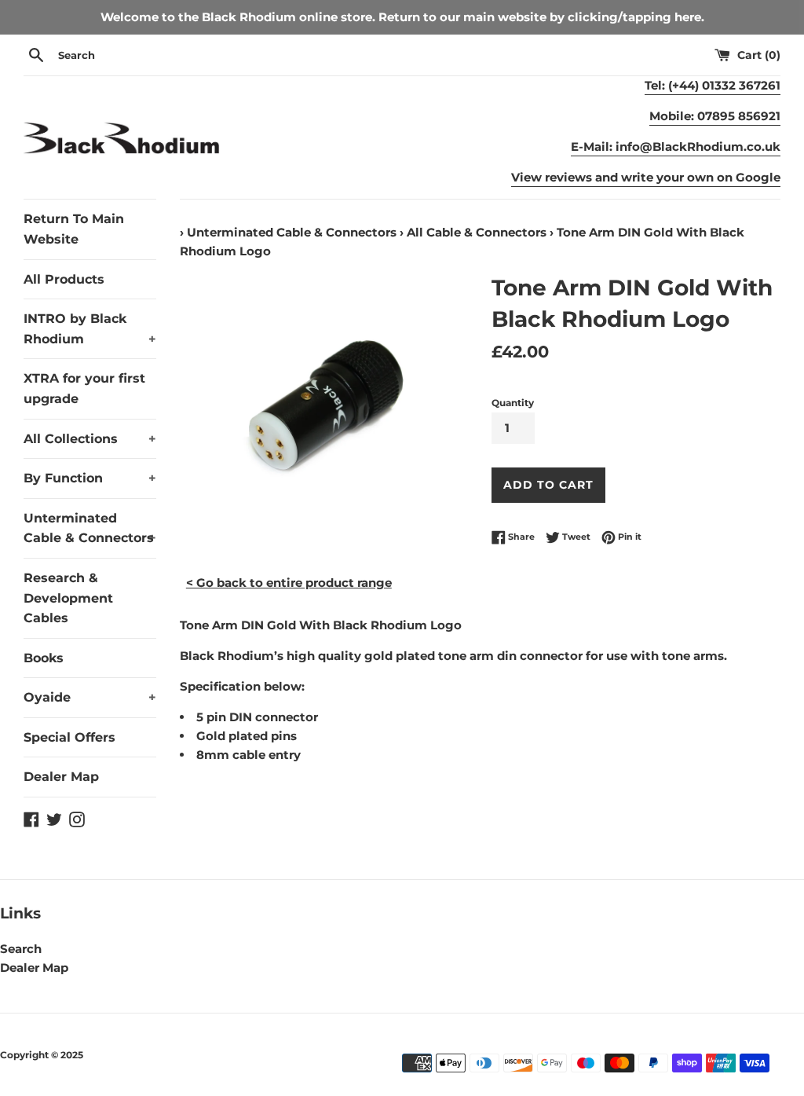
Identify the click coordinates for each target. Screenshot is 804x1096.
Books (44, 658)
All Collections (90, 438)
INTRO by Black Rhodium (90, 328)
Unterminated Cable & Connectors (90, 528)
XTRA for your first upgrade (84, 388)
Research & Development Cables (68, 597)
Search (21, 948)
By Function (90, 478)
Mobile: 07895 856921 (714, 115)
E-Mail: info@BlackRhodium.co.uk (675, 146)
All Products (64, 279)
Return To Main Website (74, 229)
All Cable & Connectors (476, 232)
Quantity (513, 403)
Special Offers (69, 737)
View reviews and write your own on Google (645, 177)
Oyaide (90, 697)
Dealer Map (61, 776)
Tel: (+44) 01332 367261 (712, 85)
